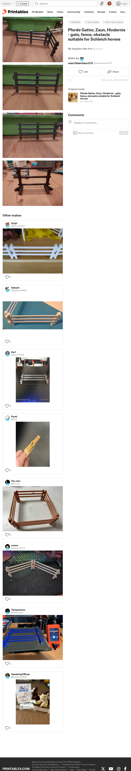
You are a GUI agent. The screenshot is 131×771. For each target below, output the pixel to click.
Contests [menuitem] (89, 11)
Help (72, 769)
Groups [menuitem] (124, 11)
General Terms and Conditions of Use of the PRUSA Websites (56, 762)
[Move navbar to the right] (126, 12)
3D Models (76, 22)
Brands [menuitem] (101, 11)
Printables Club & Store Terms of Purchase (78, 764)
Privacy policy (74, 767)
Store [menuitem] (50, 11)
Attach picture (85, 132)
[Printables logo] (15, 12)
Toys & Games (93, 22)
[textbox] (100, 124)
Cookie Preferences (39, 769)
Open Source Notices (58, 769)
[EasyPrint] (102, 3)
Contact (92, 769)
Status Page (81, 769)
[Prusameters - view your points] (109, 3)
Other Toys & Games (114, 22)
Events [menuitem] (112, 11)
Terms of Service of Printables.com (45, 764)
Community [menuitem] (73, 11)
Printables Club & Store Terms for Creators (49, 767)
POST (124, 132)
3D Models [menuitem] (37, 11)
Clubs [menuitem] (60, 11)
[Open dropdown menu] (127, 29)
